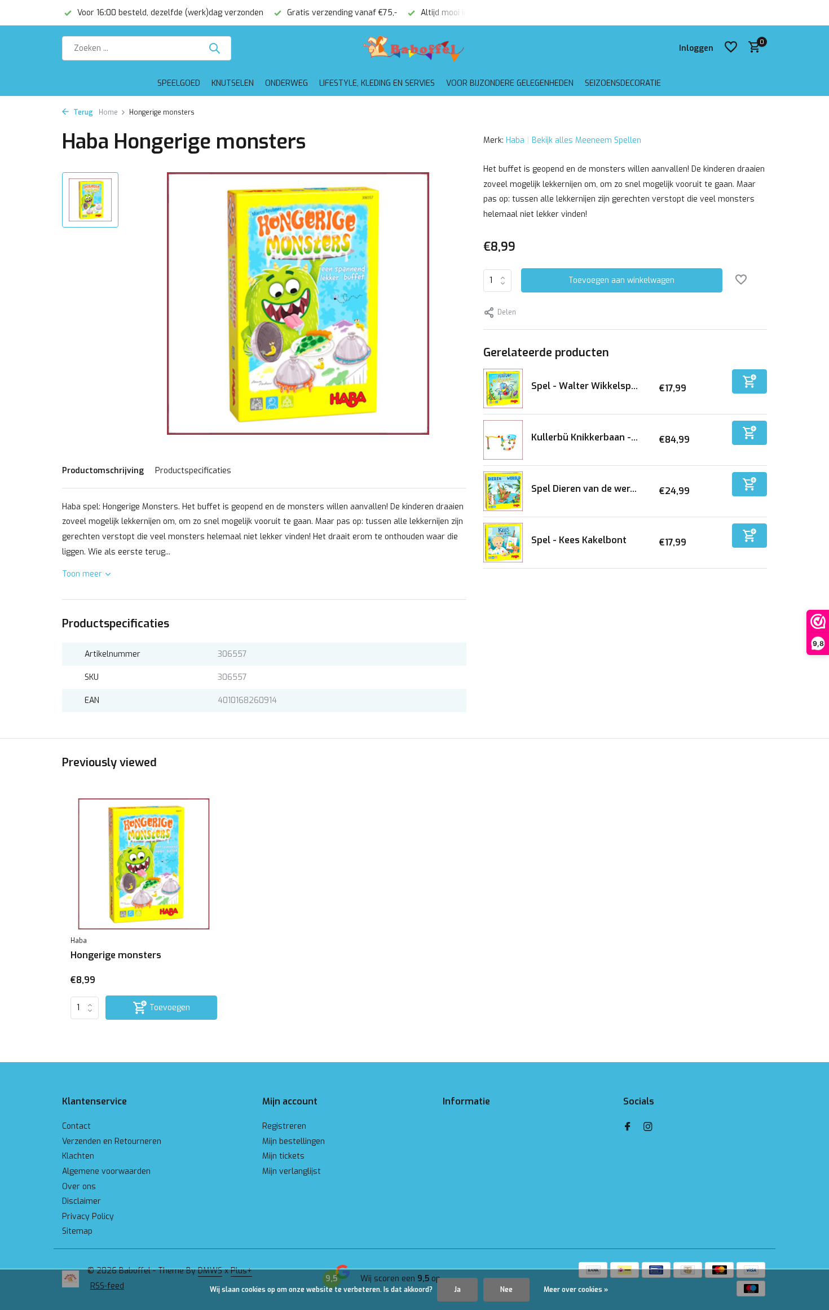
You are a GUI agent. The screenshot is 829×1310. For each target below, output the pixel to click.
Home (108, 112)
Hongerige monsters (115, 955)
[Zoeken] (214, 48)
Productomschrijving (103, 470)
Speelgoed (178, 83)
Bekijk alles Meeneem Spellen (586, 140)
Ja (457, 1289)
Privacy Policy (88, 1216)
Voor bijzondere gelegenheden (510, 83)
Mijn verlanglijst (291, 1171)
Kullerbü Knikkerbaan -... (584, 437)
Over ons (79, 1186)
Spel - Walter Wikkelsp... (584, 386)
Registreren (284, 1126)
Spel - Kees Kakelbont (579, 540)
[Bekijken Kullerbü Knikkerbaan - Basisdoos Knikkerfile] (503, 440)
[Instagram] (647, 1127)
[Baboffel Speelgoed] (414, 48)
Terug (82, 112)
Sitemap (77, 1231)
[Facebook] (627, 1127)
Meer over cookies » (576, 1289)
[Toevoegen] (749, 381)
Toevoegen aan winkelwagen (621, 280)
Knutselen (232, 83)
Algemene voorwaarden (106, 1171)
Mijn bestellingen (293, 1141)
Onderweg (286, 83)
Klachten (78, 1156)
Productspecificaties (193, 470)
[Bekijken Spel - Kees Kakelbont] (503, 542)
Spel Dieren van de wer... (584, 489)
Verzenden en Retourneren (111, 1141)
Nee (506, 1289)
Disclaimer (81, 1201)
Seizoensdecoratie (623, 83)
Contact (76, 1126)
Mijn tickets (283, 1156)
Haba (515, 140)
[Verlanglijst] (731, 48)
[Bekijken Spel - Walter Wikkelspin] (503, 388)
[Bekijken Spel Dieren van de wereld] (503, 491)
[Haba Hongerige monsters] (143, 864)
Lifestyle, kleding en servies (377, 83)
